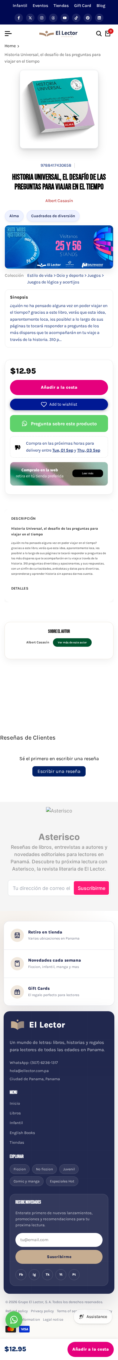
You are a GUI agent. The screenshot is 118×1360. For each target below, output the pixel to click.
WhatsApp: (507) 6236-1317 (34, 1062)
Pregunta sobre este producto (64, 424)
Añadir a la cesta (59, 387)
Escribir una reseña (59, 771)
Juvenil (69, 1169)
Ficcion (20, 1169)
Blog (101, 5)
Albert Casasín (59, 200)
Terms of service (70, 1311)
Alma (14, 216)
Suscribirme (59, 1256)
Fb (21, 1275)
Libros (15, 1113)
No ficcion (44, 1169)
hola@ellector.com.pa (29, 1070)
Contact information (22, 1319)
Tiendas (61, 5)
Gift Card (82, 5)
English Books (22, 1132)
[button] (59, 404)
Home (10, 45)
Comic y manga (27, 1181)
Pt (74, 1275)
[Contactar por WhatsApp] (13, 1319)
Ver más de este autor (72, 642)
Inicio (15, 1103)
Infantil (20, 5)
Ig (34, 1275)
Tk (48, 1275)
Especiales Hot (62, 1181)
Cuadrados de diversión (53, 216)
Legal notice (53, 1319)
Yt (61, 1275)
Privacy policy (42, 1311)
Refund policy (16, 1311)
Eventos (40, 5)
